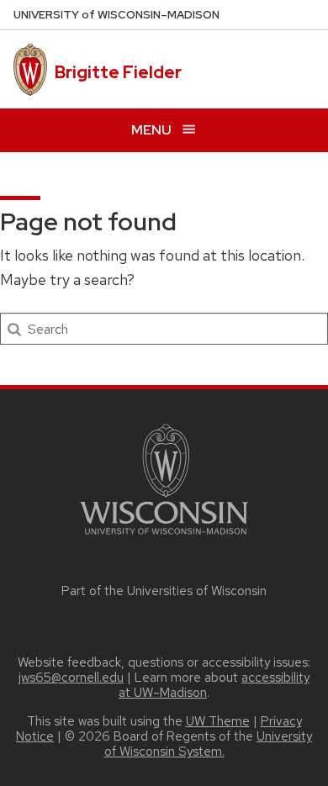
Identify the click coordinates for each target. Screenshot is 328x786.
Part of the (164, 591)
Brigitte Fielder (118, 72)
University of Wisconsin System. (208, 744)
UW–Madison (116, 15)
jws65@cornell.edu (71, 677)
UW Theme (218, 721)
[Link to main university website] (164, 537)
